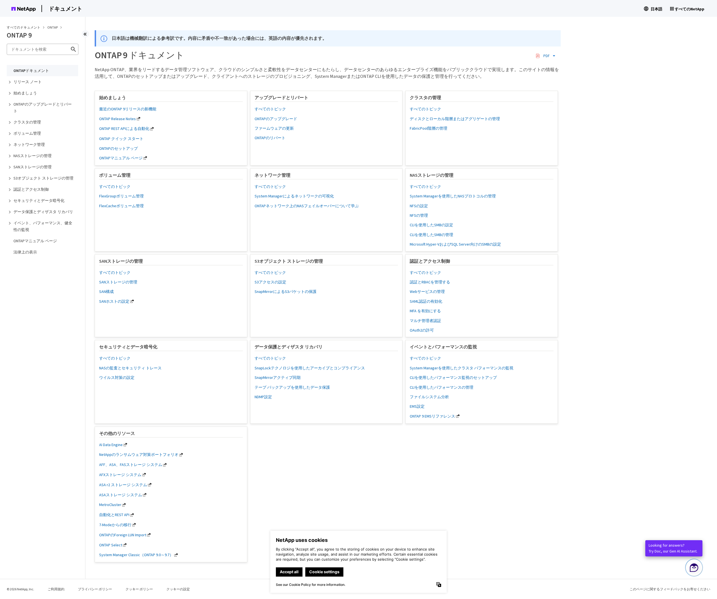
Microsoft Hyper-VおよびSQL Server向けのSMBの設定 (455, 244)
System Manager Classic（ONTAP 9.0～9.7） (136, 554)
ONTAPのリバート (270, 137)
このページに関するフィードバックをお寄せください (670, 589)
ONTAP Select (110, 544)
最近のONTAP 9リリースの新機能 (127, 108)
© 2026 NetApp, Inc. (20, 589)
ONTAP (52, 27)
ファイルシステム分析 (429, 396)
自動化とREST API (114, 514)
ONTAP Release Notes (117, 118)
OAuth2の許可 (422, 330)
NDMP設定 (263, 396)
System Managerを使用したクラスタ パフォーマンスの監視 (461, 367)
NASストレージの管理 (32, 155)
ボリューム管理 (27, 133)
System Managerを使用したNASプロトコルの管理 (453, 196)
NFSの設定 (419, 205)
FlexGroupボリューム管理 (121, 196)
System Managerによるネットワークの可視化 (294, 196)
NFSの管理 (419, 215)
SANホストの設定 (114, 301)
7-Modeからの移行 (115, 524)
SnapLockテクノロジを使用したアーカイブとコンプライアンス (310, 367)
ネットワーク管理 (29, 144)
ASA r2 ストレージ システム (123, 484)
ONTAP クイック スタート (121, 138)
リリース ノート (27, 81)
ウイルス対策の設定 (116, 377)
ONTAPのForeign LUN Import (122, 534)
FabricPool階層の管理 (428, 128)
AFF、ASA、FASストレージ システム (130, 464)
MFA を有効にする (425, 310)
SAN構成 (106, 291)
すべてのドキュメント (23, 27)
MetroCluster (110, 504)
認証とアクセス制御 (31, 189)
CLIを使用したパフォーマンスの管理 (441, 387)
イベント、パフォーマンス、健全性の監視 (42, 226)
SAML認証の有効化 (426, 301)
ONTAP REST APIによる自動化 (124, 128)
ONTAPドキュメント (31, 70)
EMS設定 (417, 406)
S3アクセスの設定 (270, 282)
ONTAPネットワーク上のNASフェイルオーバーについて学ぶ (307, 205)
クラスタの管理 (27, 122)
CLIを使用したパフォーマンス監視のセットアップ (453, 377)
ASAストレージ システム (120, 494)
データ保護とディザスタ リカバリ (43, 211)
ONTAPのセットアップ (118, 148)
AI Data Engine (111, 444)
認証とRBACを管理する (430, 282)
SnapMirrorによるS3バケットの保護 (285, 291)
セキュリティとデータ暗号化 (38, 200)
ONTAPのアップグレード (276, 118)
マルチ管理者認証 (425, 320)
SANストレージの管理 (32, 166)
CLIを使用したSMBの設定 (431, 224)
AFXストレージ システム (120, 474)
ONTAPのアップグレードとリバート (42, 107)
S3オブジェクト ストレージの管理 (43, 178)
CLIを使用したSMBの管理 (431, 234)
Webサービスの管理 (427, 291)
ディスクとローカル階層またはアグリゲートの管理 (455, 118)
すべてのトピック (270, 108)
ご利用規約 (56, 589)
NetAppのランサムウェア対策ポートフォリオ (138, 454)
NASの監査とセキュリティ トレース (130, 367)
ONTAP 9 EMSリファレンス (432, 416)
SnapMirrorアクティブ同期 (278, 377)
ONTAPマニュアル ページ (35, 240)
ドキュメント (65, 8)
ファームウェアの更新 (274, 128)
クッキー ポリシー (139, 589)
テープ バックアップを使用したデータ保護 (292, 387)
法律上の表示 (25, 252)
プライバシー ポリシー (95, 589)
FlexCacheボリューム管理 (121, 205)
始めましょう (25, 92)
